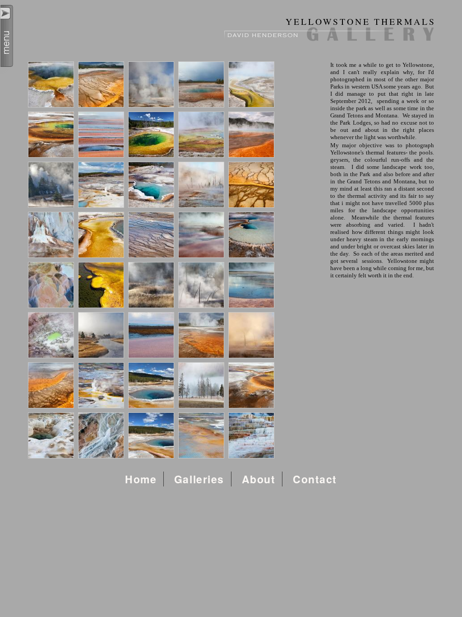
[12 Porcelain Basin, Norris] (101, 185)
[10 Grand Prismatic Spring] (251, 135)
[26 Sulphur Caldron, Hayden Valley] (51, 335)
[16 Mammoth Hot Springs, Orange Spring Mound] (51, 235)
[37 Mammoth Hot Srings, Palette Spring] (101, 435)
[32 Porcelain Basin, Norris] (101, 385)
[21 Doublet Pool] (251, 235)
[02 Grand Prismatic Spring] (101, 84)
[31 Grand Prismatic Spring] (51, 385)
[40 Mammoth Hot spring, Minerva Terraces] (251, 435)
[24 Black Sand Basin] (201, 285)
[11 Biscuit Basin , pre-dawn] (51, 185)
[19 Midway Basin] (201, 235)
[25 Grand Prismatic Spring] (251, 285)
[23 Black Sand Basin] (151, 285)
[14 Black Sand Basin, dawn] (201, 185)
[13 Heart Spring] (151, 185)
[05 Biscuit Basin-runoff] (251, 84)
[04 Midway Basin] (201, 84)
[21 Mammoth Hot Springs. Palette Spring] (51, 285)
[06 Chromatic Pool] (51, 135)
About (259, 479)
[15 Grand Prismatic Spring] (251, 185)
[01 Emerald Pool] (51, 84)
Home (141, 479)
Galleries (199, 479)
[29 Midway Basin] (201, 335)
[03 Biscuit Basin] (151, 84)
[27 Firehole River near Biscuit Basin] (101, 335)
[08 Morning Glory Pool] (151, 135)
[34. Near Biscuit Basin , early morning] (201, 385)
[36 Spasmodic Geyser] (51, 435)
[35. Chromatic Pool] (251, 385)
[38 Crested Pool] (151, 435)
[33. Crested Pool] (151, 385)
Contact (315, 479)
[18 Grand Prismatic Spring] (151, 235)
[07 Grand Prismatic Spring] (101, 135)
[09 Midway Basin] (201, 135)
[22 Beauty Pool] (101, 285)
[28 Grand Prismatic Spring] (151, 335)
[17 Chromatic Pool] (101, 235)
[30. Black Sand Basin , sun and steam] (251, 335)
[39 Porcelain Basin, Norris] (201, 435)
